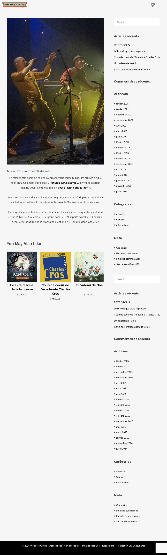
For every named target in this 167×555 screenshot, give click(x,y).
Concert (120, 219)
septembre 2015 (124, 164)
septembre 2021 (124, 120)
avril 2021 (121, 125)
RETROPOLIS (122, 45)
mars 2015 (121, 175)
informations (46, 171)
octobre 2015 (123, 158)
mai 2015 (121, 169)
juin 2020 (121, 136)
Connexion (121, 248)
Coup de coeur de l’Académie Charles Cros (137, 57)
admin (24, 171)
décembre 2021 (124, 114)
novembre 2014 (124, 186)
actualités (36, 171)
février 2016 (122, 153)
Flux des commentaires (128, 258)
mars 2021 (121, 131)
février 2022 (122, 109)
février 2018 (122, 142)
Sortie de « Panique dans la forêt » (132, 69)
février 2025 (122, 103)
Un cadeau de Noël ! (125, 63)
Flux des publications (127, 253)
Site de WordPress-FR (127, 264)
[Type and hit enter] (156, 22)
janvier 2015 (122, 180)
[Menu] (162, 5)
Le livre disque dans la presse (130, 51)
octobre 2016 (123, 147)
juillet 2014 (121, 191)
